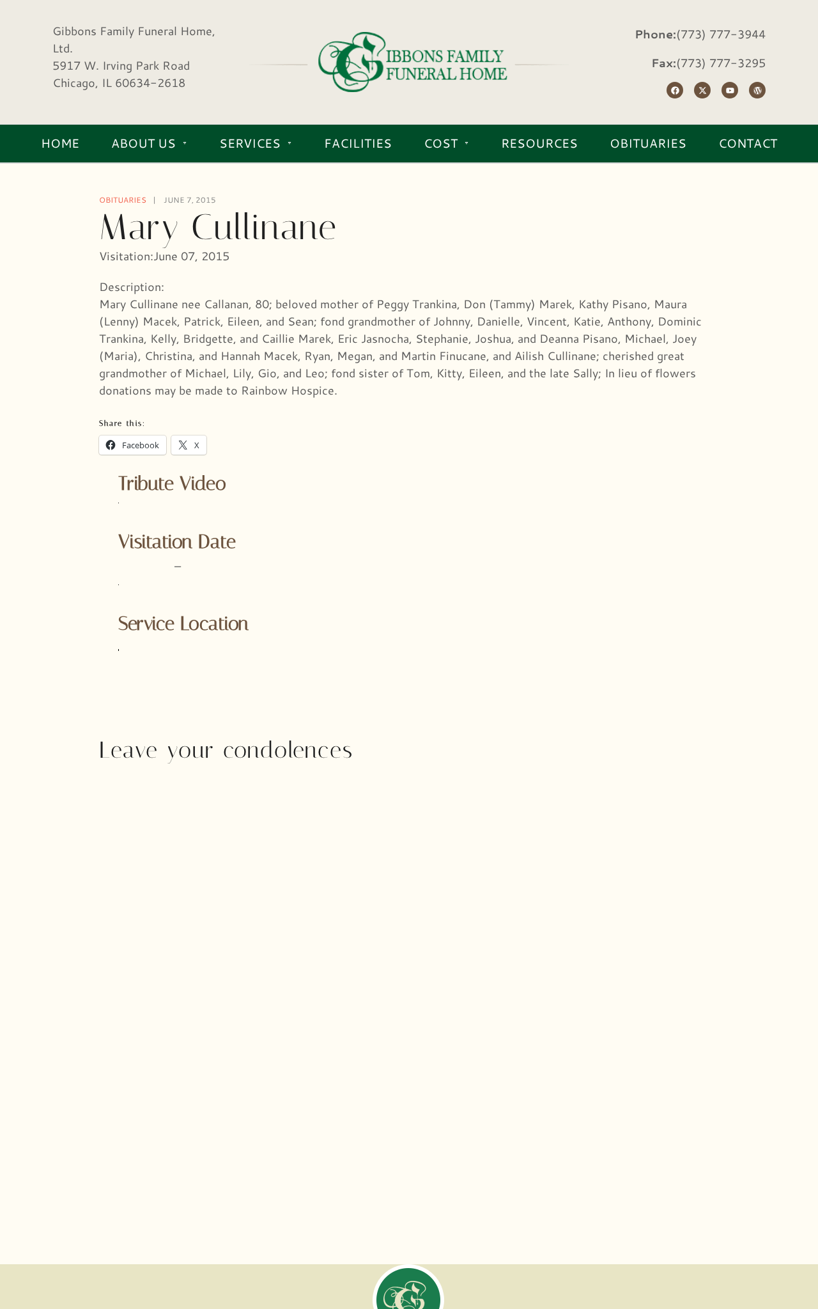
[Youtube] (730, 90)
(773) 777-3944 (721, 34)
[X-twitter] (702, 90)
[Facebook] (675, 90)
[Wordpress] (757, 90)
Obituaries (122, 199)
